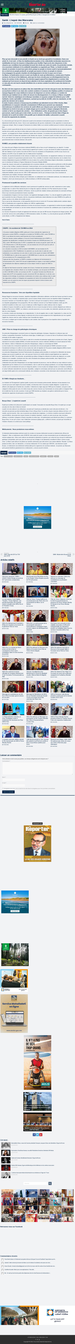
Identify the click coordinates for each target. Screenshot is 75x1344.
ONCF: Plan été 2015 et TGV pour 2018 (12, 555)
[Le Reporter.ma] (37, 4)
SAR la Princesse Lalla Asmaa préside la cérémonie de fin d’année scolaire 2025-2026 (61, 695)
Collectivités (8, 456)
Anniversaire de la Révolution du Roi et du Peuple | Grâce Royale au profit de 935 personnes (37, 578)
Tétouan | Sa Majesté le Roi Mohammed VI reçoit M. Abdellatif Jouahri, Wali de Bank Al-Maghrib (36, 673)
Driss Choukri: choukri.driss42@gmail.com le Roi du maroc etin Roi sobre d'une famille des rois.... (30, 1266)
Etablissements (34, 456)
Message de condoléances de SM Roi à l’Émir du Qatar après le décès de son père (13, 695)
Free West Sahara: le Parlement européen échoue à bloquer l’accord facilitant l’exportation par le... (30, 1259)
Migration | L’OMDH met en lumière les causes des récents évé (26, 14)
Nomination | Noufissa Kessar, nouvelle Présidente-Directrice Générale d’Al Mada (32, 1150)
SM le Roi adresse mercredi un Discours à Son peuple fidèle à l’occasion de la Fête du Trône (60, 649)
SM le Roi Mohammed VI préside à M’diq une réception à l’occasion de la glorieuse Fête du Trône (12, 624)
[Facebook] (34, 1134)
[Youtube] (40, 1134)
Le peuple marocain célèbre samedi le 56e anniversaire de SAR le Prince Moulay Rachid (13, 741)
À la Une (27, 23)
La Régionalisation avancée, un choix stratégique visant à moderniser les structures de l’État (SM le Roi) (12, 719)
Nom (4, 777)
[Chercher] (50, 1183)
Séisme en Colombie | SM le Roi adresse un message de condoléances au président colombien (60, 579)
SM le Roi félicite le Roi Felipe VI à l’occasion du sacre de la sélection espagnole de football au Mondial (61, 673)
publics (50, 456)
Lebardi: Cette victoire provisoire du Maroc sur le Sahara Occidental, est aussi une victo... (27, 1262)
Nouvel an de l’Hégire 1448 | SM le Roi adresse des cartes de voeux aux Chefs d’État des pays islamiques (61, 742)
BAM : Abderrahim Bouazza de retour (62, 555)
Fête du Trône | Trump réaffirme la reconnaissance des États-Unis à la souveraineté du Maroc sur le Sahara (37, 601)
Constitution (18, 456)
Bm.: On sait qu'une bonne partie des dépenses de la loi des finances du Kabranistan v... (27, 1273)
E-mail (4, 783)
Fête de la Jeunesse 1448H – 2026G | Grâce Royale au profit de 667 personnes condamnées (12, 578)
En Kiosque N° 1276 (37, 823)
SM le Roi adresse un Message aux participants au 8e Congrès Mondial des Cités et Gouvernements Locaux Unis (37, 719)
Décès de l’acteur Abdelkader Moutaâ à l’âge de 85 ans (25, 1158)
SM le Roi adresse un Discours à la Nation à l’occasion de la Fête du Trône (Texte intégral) (36, 649)
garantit (43, 456)
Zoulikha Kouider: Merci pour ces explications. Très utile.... (19, 1269)
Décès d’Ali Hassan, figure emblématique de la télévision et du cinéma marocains (32, 1165)
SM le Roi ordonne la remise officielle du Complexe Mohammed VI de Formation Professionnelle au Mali (13, 674)
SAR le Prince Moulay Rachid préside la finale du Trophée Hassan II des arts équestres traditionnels (61, 718)
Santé (56, 456)
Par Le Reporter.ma (8, 23)
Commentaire (6, 761)
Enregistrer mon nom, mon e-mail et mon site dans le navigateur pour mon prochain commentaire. (29, 788)
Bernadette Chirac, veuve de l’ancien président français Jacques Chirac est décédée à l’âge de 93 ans (37, 1143)
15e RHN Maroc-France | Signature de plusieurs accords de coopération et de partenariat (35, 1128)
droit (25, 456)
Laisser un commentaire (38, 23)
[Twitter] (37, 1134)
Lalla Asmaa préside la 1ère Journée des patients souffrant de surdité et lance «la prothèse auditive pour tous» (37, 742)
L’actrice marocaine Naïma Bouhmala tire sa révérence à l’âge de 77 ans (30, 1172)
